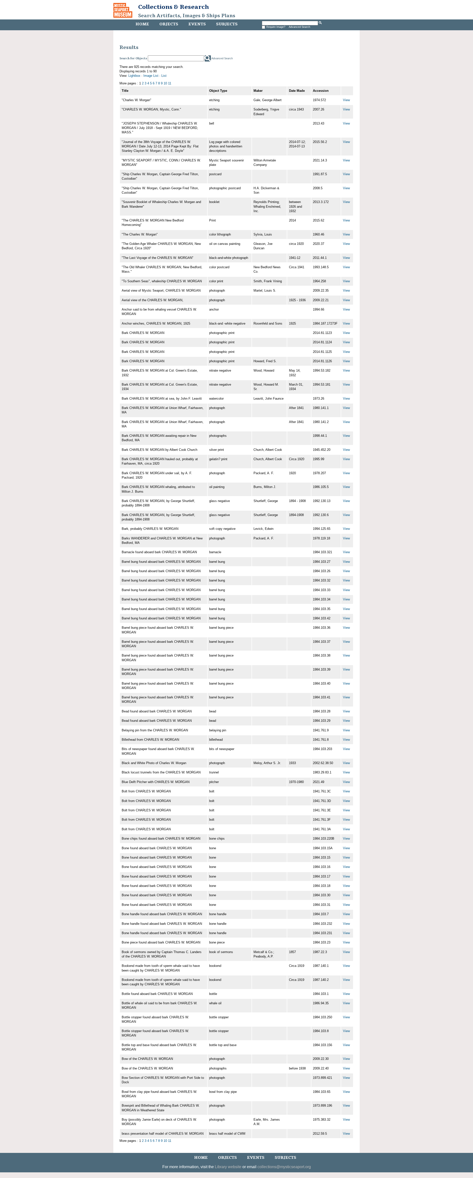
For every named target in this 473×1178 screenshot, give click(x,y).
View (346, 100)
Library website (228, 1167)
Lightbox (134, 76)
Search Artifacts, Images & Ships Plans (186, 16)
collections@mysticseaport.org (284, 1167)
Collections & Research (173, 7)
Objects (168, 24)
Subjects (226, 24)
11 (169, 83)
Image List (150, 76)
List (164, 76)
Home (142, 24)
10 (165, 83)
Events (197, 24)
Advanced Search (299, 26)
